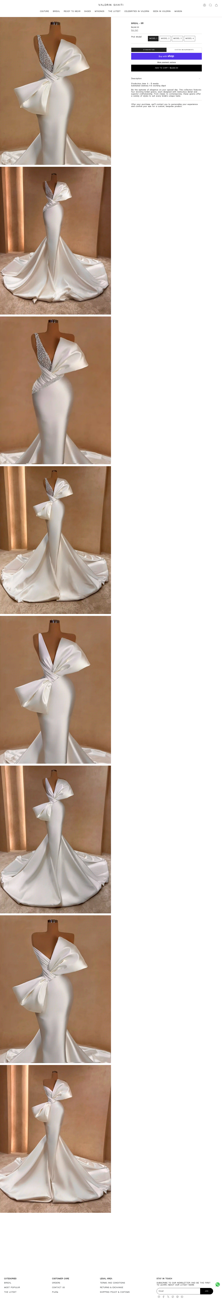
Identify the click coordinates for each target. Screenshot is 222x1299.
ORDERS (56, 1283)
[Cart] (216, 5)
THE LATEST (10, 1292)
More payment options (166, 62)
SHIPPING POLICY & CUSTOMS (115, 1292)
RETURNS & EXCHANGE (111, 1287)
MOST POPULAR (12, 1287)
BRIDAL (7, 1283)
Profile (55, 1292)
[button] (44, 11)
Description (136, 79)
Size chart (134, 30)
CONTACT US (58, 1287)
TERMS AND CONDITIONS (112, 1283)
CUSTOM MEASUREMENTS (184, 49)
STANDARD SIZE (149, 49)
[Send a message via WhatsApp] (218, 1284)
